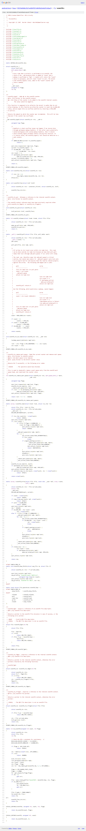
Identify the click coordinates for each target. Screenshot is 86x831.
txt (79, 828)
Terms (19, 828)
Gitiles (10, 828)
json (83, 828)
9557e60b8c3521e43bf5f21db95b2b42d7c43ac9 (34, 8)
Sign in (82, 2)
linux (14, 8)
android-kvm (6, 8)
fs (55, 8)
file (36, 12)
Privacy (15, 828)
